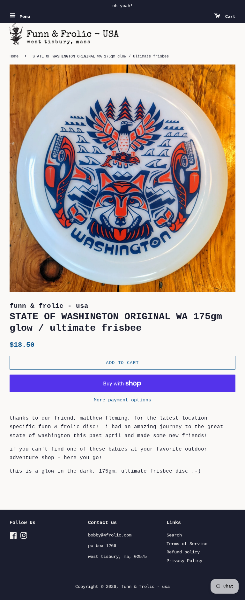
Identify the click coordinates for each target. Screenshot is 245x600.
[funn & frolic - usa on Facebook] (13, 537)
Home (14, 56)
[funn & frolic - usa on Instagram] (23, 537)
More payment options (122, 400)
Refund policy (183, 552)
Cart (229, 16)
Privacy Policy (184, 560)
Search (174, 535)
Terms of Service (187, 544)
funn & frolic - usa (145, 586)
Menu (23, 16)
